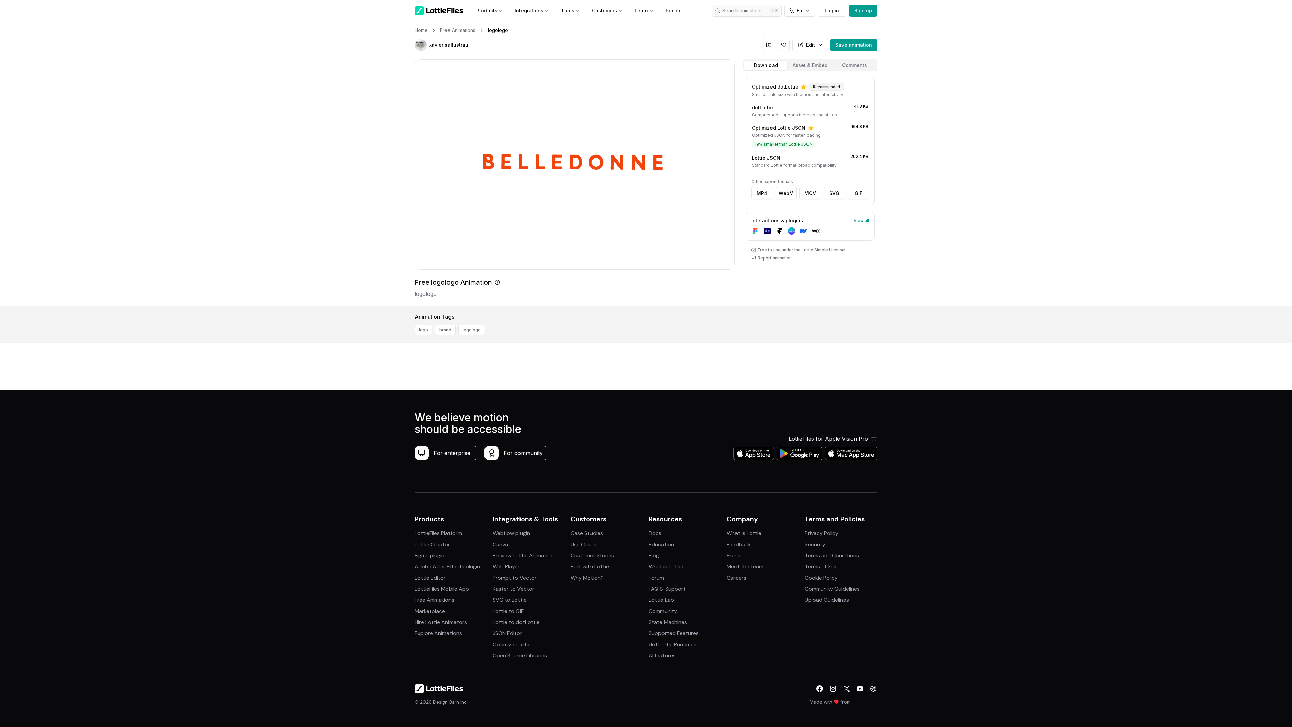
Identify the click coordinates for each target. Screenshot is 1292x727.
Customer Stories (592, 555)
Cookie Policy (821, 577)
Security (815, 544)
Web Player (506, 566)
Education (661, 544)
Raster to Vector (513, 588)
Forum (656, 577)
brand (445, 329)
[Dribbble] (873, 689)
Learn (641, 10)
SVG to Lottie (510, 599)
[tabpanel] (810, 190)
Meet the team (745, 566)
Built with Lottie (590, 566)
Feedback (739, 544)
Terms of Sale (821, 566)
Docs (655, 533)
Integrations (529, 10)
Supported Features (674, 633)
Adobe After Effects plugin (447, 566)
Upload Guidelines (827, 599)
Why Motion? (587, 577)
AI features (662, 655)
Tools (567, 10)
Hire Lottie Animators (441, 622)
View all (861, 220)
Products (486, 10)
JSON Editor (507, 633)
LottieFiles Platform (438, 533)
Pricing (674, 10)
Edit (810, 45)
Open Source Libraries (520, 655)
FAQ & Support (667, 588)
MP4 (762, 193)
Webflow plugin (511, 533)
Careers (736, 577)
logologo (472, 329)
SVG (834, 193)
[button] (421, 45)
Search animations (742, 10)
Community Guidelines (832, 588)
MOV (810, 193)
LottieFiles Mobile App (442, 588)
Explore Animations (438, 633)
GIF (858, 193)
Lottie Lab (661, 599)
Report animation (775, 258)
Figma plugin (429, 555)
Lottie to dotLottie (516, 622)
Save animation (853, 45)
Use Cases (583, 544)
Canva (500, 544)
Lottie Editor (430, 577)
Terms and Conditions (832, 555)
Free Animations (434, 599)
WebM (786, 193)
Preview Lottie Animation (523, 555)
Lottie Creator (432, 544)
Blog (654, 555)
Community (663, 611)
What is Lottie (666, 566)
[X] (846, 689)
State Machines (668, 622)
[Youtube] (860, 689)
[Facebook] (820, 689)
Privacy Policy (821, 533)
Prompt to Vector (515, 577)
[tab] (765, 65)
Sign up (863, 10)
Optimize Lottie (512, 644)
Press (733, 555)
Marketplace (430, 611)
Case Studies (587, 533)
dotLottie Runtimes (672, 644)
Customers (604, 10)
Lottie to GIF (508, 611)
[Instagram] (833, 689)
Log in (832, 10)
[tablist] (810, 65)
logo (423, 329)
